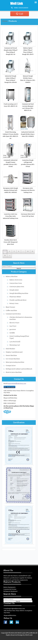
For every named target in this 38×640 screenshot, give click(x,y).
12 (28, 251)
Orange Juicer (11, 365)
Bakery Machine (12, 276)
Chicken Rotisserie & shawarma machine (20, 318)
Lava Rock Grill (14, 342)
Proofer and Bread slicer (18, 300)
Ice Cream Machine (13, 359)
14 (5, 255)
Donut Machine (11, 355)
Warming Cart (14, 345)
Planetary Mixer (15, 297)
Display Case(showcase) (14, 352)
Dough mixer (14, 290)
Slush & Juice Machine (14, 372)
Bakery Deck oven (15, 280)
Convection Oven (15, 283)
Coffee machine (11, 310)
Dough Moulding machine (18, 293)
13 (32, 251)
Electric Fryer (14, 323)
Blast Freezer (10, 307)
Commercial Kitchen (13, 314)
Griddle (12, 333)
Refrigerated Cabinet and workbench (19, 369)
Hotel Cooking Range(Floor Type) (19, 337)
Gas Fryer (12, 326)
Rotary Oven (13, 303)
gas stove (12, 329)
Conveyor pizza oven (16, 286)
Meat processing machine (15, 362)
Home (5, 21)
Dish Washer (10, 349)
